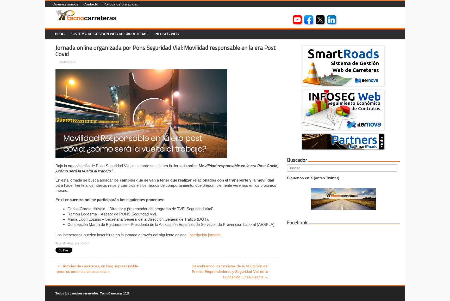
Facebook (297, 222)
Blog (60, 34)
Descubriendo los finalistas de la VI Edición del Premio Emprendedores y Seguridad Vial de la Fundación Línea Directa (230, 271)
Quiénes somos (65, 4)
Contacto (90, 4)
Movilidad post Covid (76, 243)
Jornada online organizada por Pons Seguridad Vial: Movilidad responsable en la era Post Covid (165, 51)
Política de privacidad (121, 4)
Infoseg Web (166, 34)
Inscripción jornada (205, 235)
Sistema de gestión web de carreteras (109, 34)
